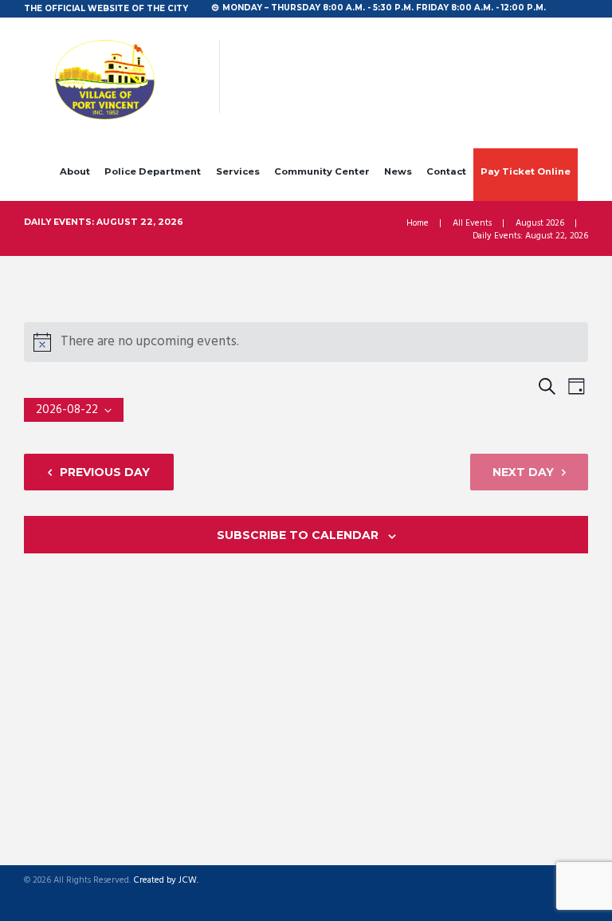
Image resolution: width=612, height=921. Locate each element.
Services (238, 171)
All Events (472, 224)
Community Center (322, 171)
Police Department (152, 171)
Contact (446, 171)
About (75, 171)
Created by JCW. (165, 881)
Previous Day (105, 472)
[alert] (306, 342)
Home (417, 224)
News (398, 171)
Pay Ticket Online (526, 171)
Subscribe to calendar (298, 535)
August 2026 (540, 224)
